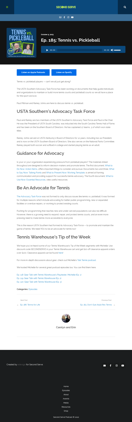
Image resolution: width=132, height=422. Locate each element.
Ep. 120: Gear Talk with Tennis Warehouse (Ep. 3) (39, 282)
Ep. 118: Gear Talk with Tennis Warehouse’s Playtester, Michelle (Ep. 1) (49, 275)
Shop (66, 411)
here (61, 253)
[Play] (47, 50)
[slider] (117, 49)
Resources (66, 407)
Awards (66, 399)
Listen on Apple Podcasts (33, 72)
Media (66, 403)
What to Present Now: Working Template (65, 172)
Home (66, 386)
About (66, 394)
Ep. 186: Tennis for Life (30, 305)
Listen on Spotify (64, 72)
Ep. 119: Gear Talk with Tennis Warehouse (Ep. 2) (39, 278)
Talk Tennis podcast (86, 260)
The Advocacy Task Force (29, 196)
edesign (22, 364)
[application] (83, 49)
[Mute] (112, 50)
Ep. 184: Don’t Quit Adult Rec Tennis (96, 305)
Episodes (33, 289)
